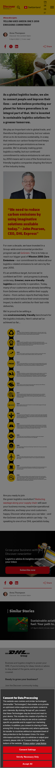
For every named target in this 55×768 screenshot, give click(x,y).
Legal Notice (41, 743)
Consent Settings (27, 749)
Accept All (27, 764)
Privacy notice (29, 743)
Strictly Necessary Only (27, 757)
